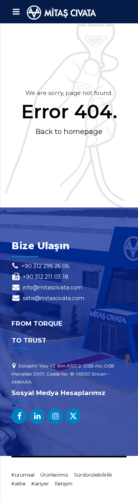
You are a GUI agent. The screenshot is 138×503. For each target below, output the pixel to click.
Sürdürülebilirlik (93, 475)
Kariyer (40, 484)
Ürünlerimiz (54, 475)
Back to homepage (69, 131)
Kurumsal (23, 475)
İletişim (63, 484)
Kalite (19, 484)
